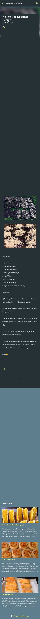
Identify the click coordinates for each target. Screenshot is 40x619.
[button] (3, 27)
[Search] (37, 3)
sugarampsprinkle (14, 3)
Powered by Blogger (21, 616)
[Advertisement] (20, 114)
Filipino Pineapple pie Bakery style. (13, 525)
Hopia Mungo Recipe (8, 560)
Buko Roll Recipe (7, 594)
